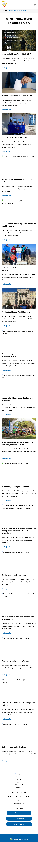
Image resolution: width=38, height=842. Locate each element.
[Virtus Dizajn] (19, 839)
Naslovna (4, 10)
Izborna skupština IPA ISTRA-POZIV (17, 96)
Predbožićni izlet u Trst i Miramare (16, 312)
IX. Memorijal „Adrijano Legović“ (15, 487)
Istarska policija (19, 824)
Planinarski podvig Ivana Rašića (15, 661)
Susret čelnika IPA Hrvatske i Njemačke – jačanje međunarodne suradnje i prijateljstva (19, 530)
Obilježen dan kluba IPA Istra (14, 747)
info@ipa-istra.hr (19, 803)
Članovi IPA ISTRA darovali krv (14, 138)
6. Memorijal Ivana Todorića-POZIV (16, 54)
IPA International (19, 818)
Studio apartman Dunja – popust (15, 575)
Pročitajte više (6, 68)
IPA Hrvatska (19, 813)
